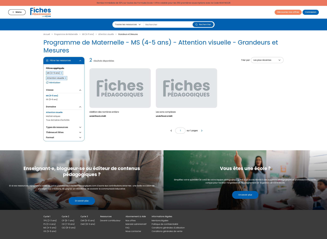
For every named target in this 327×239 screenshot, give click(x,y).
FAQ (127, 227)
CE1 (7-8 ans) (68, 224)
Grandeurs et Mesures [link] (128, 34)
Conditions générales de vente (167, 231)
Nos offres (131, 220)
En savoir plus (82, 200)
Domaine (51, 106)
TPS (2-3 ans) (50, 220)
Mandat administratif (136, 224)
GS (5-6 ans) (52, 99)
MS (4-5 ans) (88, 34)
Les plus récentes (262, 60)
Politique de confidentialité (165, 224)
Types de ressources (57, 127)
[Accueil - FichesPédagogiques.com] (40, 12)
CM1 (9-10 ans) (87, 220)
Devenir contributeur (110, 220)
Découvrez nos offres (288, 12)
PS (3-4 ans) (49, 224)
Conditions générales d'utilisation (168, 227)
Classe (49, 89)
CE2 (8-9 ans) (68, 227)
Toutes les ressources (126, 24)
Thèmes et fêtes (54, 132)
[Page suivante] (201, 130)
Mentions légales (160, 220)
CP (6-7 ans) (68, 220)
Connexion (310, 12)
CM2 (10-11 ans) (87, 224)
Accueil (46, 34)
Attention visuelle (106, 34)
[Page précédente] (171, 130)
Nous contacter (133, 231)
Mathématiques (53, 116)
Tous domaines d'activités (57, 120)
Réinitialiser (54, 82)
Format (50, 137)
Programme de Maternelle (66, 34)
